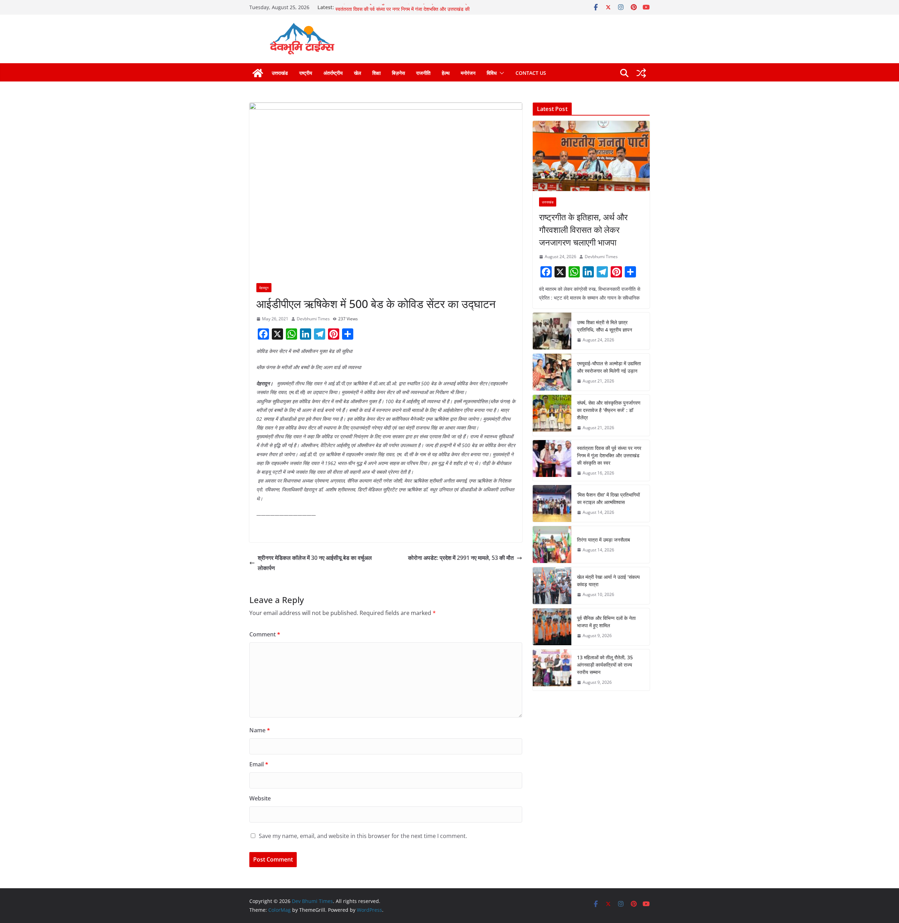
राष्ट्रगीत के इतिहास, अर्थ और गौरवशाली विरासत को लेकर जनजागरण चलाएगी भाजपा (583, 229)
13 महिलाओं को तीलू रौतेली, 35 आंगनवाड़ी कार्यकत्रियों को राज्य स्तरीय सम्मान (605, 664)
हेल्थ (446, 73)
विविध (492, 73)
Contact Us (531, 73)
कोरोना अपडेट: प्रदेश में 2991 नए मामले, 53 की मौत (461, 558)
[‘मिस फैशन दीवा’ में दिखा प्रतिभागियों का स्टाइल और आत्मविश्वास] (552, 503)
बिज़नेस (398, 73)
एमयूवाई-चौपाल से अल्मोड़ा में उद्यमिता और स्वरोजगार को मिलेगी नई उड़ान (609, 367)
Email (258, 764)
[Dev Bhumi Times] (257, 73)
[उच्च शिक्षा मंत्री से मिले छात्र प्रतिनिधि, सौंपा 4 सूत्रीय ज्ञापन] (552, 331)
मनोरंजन (468, 73)
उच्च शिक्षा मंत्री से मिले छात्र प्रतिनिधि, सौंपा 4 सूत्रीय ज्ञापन (604, 326)
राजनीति (423, 73)
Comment (264, 634)
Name (259, 730)
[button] (500, 73)
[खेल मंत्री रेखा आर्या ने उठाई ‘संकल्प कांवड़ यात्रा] (552, 585)
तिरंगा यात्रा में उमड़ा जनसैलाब (603, 539)
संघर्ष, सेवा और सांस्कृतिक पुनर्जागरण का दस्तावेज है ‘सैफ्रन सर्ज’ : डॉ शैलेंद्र (401, 7)
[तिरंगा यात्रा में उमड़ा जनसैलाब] (552, 544)
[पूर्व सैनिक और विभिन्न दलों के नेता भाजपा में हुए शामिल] (552, 626)
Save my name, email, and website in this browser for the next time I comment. (363, 836)
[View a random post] (641, 73)
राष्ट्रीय (305, 73)
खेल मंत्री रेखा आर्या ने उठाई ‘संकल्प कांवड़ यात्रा (608, 581)
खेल (357, 73)
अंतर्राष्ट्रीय (333, 73)
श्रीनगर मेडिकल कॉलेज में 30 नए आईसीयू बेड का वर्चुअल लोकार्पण (315, 563)
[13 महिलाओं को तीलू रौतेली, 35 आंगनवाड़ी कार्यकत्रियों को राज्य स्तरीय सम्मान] (552, 669)
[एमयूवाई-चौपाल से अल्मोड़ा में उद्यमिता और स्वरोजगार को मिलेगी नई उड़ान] (552, 372)
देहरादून (264, 287)
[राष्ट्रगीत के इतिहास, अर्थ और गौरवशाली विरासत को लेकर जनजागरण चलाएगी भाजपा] (591, 156)
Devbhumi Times (313, 319)
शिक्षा (376, 73)
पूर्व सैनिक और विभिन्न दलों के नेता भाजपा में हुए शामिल (606, 622)
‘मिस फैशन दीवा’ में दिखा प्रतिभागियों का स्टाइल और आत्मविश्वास (608, 498)
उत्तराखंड (280, 73)
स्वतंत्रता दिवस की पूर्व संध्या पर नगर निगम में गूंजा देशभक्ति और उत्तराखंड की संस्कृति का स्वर (609, 455)
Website (260, 798)
